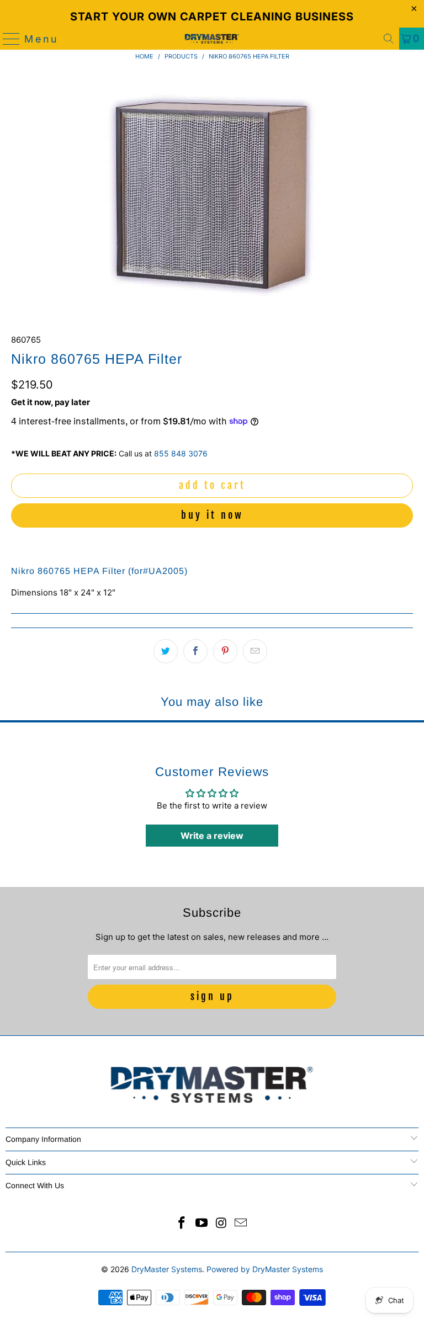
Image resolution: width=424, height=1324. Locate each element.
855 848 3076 (181, 453)
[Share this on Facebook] (195, 651)
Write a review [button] (212, 835)
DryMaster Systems (166, 1269)
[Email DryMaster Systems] (241, 1224)
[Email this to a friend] (255, 651)
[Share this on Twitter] (165, 651)
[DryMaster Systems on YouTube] (201, 1224)
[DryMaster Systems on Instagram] (221, 1224)
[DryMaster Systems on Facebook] (182, 1224)
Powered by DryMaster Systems (264, 1269)
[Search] (388, 39)
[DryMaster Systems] (212, 39)
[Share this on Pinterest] (225, 651)
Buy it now (212, 515)
